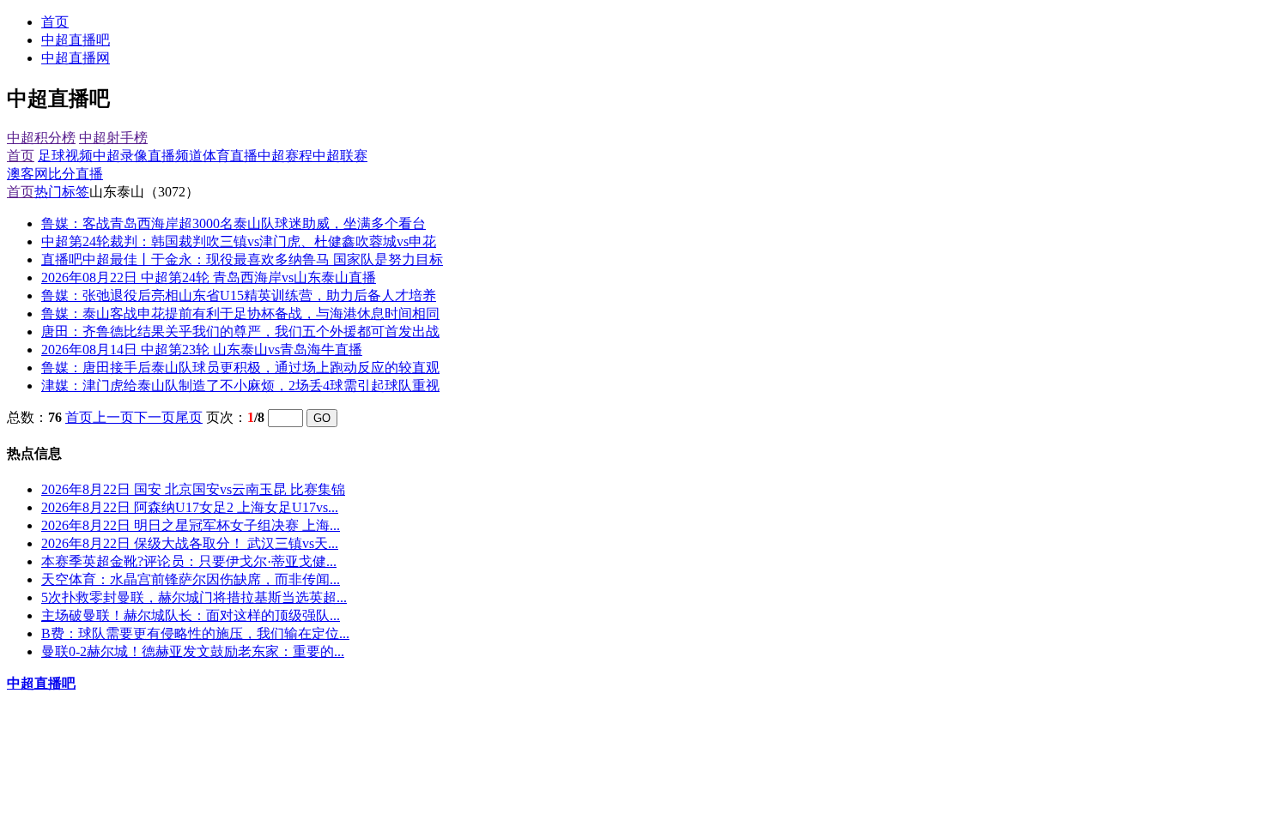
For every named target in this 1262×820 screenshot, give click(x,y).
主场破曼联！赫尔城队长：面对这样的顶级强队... (190, 615)
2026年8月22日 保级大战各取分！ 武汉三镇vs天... (189, 543)
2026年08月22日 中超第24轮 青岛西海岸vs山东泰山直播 (208, 277)
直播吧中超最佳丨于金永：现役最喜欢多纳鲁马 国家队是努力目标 (242, 259)
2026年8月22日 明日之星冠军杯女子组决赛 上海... (190, 525)
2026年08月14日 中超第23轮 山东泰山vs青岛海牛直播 (201, 349)
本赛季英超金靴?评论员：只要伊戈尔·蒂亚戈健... (189, 561)
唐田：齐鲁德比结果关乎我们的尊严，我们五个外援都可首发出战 (240, 331)
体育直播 (230, 155)
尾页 (189, 417)
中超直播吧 (75, 40)
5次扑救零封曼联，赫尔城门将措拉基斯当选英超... (194, 597)
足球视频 (65, 155)
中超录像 (120, 155)
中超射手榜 (113, 137)
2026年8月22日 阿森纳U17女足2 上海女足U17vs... (189, 507)
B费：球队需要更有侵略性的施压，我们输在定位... (195, 633)
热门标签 (61, 191)
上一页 (113, 417)
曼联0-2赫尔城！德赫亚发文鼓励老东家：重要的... (192, 651)
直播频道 (175, 155)
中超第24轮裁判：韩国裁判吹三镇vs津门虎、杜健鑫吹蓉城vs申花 (238, 241)
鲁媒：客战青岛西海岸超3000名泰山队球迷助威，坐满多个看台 (233, 223)
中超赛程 (285, 155)
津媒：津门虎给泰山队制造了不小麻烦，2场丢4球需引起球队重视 (240, 385)
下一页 (154, 417)
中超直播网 (75, 58)
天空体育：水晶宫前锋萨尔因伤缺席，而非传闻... (190, 579)
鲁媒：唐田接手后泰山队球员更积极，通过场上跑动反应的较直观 (240, 367)
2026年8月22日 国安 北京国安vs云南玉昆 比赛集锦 (193, 489)
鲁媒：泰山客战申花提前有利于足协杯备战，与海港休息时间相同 (240, 313)
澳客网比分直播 (55, 173)
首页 (55, 22)
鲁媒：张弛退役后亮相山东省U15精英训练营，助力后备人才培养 (238, 295)
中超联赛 (339, 155)
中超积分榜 (41, 137)
